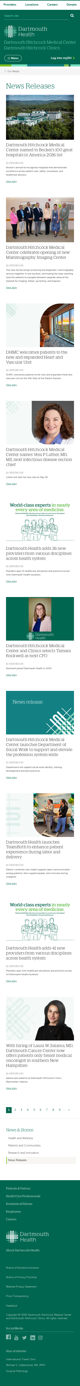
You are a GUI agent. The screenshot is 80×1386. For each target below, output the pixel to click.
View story (11, 181)
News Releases (17, 1160)
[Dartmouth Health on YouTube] (17, 1339)
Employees (13, 1211)
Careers (52, 4)
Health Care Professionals (23, 1196)
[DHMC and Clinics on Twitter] (25, 1339)
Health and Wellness (20, 1138)
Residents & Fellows (19, 1204)
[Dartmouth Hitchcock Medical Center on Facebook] (9, 1339)
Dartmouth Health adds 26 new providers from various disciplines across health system (39, 554)
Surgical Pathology (17, 1371)
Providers (9, 4)
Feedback (11, 1306)
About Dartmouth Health (23, 1250)
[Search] (72, 16)
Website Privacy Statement (21, 1287)
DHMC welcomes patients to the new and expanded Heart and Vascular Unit (37, 357)
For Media (13, 71)
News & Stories (19, 1130)
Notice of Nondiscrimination (22, 1268)
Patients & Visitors (18, 1188)
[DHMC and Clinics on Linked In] (33, 1339)
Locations (31, 4)
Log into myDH (61, 58)
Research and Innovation (23, 1153)
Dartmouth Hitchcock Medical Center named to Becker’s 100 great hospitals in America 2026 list (39, 150)
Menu (14, 58)
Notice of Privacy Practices (21, 1277)
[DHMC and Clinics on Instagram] (41, 1339)
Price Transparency (17, 1296)
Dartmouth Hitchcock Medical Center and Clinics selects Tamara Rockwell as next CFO (38, 651)
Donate (72, 4)
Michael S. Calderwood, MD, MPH (25, 1365)
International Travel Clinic (21, 1359)
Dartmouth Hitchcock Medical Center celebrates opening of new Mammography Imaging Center (38, 253)
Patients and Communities (24, 1145)
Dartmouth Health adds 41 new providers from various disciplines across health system (39, 953)
